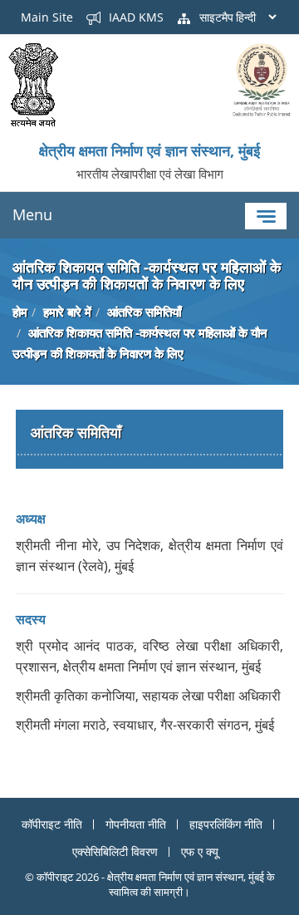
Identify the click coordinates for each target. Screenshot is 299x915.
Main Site (47, 17)
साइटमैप (214, 17)
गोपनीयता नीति (135, 824)
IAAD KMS (134, 17)
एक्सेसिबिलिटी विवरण (115, 851)
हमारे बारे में (67, 311)
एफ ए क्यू (199, 851)
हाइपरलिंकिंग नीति (225, 824)
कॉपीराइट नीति (52, 824)
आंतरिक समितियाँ (144, 311)
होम (19, 311)
